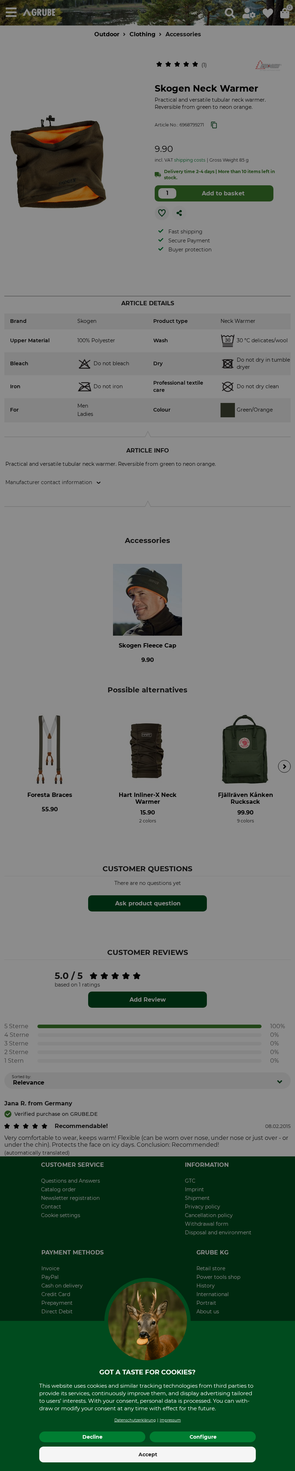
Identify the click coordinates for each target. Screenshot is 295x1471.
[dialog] (147, 735)
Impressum (170, 1420)
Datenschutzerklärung (135, 1420)
